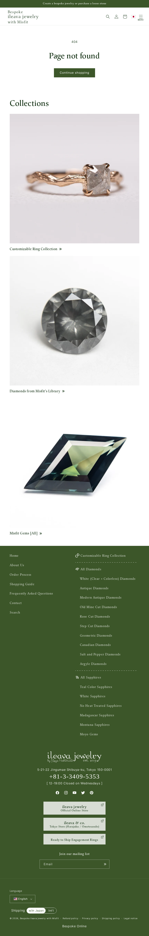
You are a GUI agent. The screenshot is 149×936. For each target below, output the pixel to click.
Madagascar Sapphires (97, 715)
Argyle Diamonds (93, 664)
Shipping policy (111, 918)
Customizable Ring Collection (33, 249)
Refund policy (70, 918)
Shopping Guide (22, 584)
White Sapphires (92, 696)
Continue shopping (74, 72)
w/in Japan (36, 910)
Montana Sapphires (95, 725)
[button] (108, 16)
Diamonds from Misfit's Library (35, 391)
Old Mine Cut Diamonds (98, 607)
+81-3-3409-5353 (74, 776)
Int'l (51, 910)
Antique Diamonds (94, 588)
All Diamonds (91, 569)
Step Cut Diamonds (95, 626)
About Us (17, 565)
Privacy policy (90, 918)
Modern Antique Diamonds (100, 597)
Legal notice (131, 918)
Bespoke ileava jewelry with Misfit (39, 918)
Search (15, 612)
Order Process (20, 574)
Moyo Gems (89, 734)
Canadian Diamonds (95, 645)
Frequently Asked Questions (31, 593)
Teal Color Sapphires (96, 687)
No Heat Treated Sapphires (101, 706)
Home (14, 555)
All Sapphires (91, 677)
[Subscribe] (105, 864)
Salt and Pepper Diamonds (100, 654)
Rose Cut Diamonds (95, 616)
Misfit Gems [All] (24, 533)
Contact (16, 603)
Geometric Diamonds (96, 635)
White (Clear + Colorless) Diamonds (107, 579)
